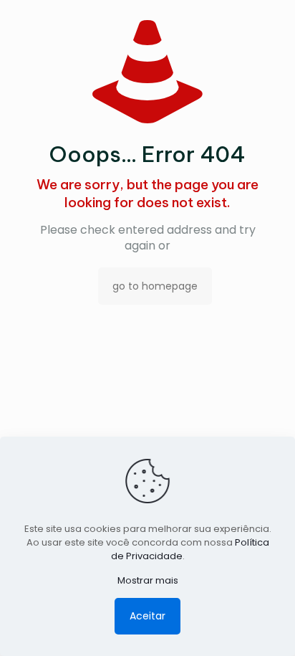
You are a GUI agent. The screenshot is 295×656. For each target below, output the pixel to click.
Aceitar (147, 616)
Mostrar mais (147, 580)
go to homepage (155, 286)
